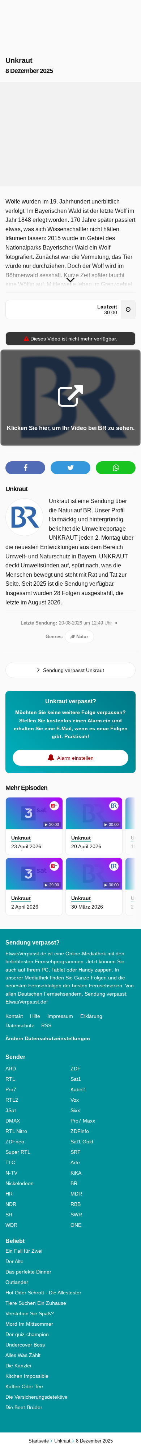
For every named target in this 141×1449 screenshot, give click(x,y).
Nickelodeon (19, 1183)
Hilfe (35, 1016)
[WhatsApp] (116, 467)
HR (9, 1194)
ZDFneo (14, 1141)
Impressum (60, 1016)
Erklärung (91, 1016)
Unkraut (16, 489)
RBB (75, 1204)
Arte (75, 1162)
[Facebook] (25, 467)
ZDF (75, 1068)
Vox (74, 1100)
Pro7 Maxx (82, 1121)
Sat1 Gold (81, 1141)
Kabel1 (78, 1089)
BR (73, 1183)
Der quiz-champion (27, 1334)
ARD (10, 1068)
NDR (10, 1204)
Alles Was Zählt (22, 1355)
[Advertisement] (70, 134)
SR (8, 1214)
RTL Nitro (16, 1131)
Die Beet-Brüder (23, 1407)
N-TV (11, 1173)
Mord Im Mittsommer (29, 1324)
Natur (81, 636)
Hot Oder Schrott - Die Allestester (43, 1292)
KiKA (75, 1173)
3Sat (10, 1110)
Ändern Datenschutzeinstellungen (47, 1038)
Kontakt (14, 1016)
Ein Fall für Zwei (23, 1251)
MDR (76, 1194)
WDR (11, 1225)
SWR (76, 1214)
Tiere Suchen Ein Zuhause (35, 1303)
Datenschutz (19, 1025)
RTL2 (11, 1100)
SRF (75, 1152)
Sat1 (75, 1079)
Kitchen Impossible (26, 1376)
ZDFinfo (79, 1131)
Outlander (16, 1282)
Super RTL (17, 1152)
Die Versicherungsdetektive (36, 1397)
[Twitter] (70, 467)
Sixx (75, 1110)
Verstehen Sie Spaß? (29, 1313)
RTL (10, 1079)
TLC (10, 1162)
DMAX (12, 1121)
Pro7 (10, 1089)
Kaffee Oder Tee (24, 1386)
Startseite (39, 1441)
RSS (46, 1025)
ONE (75, 1225)
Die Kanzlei (18, 1365)
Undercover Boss (25, 1345)
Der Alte (14, 1261)
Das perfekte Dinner (28, 1272)
